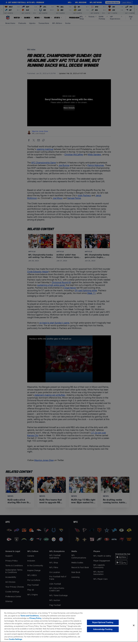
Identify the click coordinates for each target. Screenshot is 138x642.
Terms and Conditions (29, 616)
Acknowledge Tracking (103, 629)
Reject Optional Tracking (102, 622)
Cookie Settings (15, 639)
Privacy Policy (35, 618)
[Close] (134, 625)
